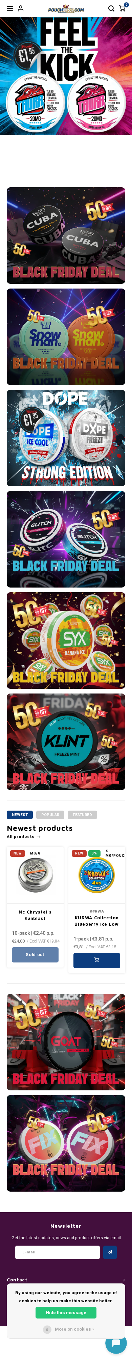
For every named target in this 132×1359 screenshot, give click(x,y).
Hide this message (66, 1312)
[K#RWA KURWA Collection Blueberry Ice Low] (96, 875)
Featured (82, 815)
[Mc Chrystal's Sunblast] (35, 875)
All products (20, 836)
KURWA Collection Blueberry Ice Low (96, 921)
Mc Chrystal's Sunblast (35, 915)
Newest (20, 815)
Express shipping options (107, 164)
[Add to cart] (96, 960)
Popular (50, 815)
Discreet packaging (54, 168)
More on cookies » (74, 1329)
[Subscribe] (110, 1252)
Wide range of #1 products (22, 164)
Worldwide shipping (80, 168)
